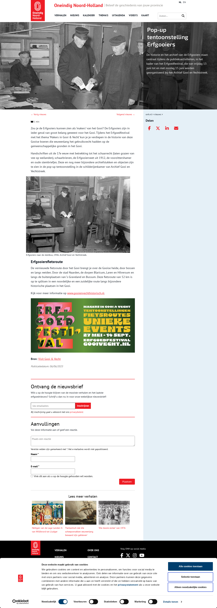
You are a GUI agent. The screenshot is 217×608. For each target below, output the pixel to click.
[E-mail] (176, 128)
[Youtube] (141, 555)
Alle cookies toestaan (190, 566)
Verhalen (60, 15)
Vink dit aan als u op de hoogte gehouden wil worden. (63, 476)
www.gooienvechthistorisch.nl (85, 293)
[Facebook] (149, 128)
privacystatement (128, 584)
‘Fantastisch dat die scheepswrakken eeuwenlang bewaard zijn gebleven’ (79, 532)
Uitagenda (118, 15)
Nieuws (74, 15)
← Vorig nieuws (38, 114)
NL (180, 2)
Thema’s (103, 15)
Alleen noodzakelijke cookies (190, 587)
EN (184, 2)
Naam (35, 454)
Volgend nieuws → (126, 114)
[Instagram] (135, 555)
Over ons (93, 550)
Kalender (89, 15)
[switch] (93, 601)
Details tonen (170, 601)
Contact (93, 556)
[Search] (183, 16)
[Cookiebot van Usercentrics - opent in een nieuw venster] (20, 601)
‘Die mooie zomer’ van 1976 (111, 528)
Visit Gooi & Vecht (49, 359)
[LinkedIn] (167, 128)
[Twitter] (158, 128)
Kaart (145, 15)
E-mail (35, 466)
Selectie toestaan (190, 576)
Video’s (133, 15)
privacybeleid (76, 412)
